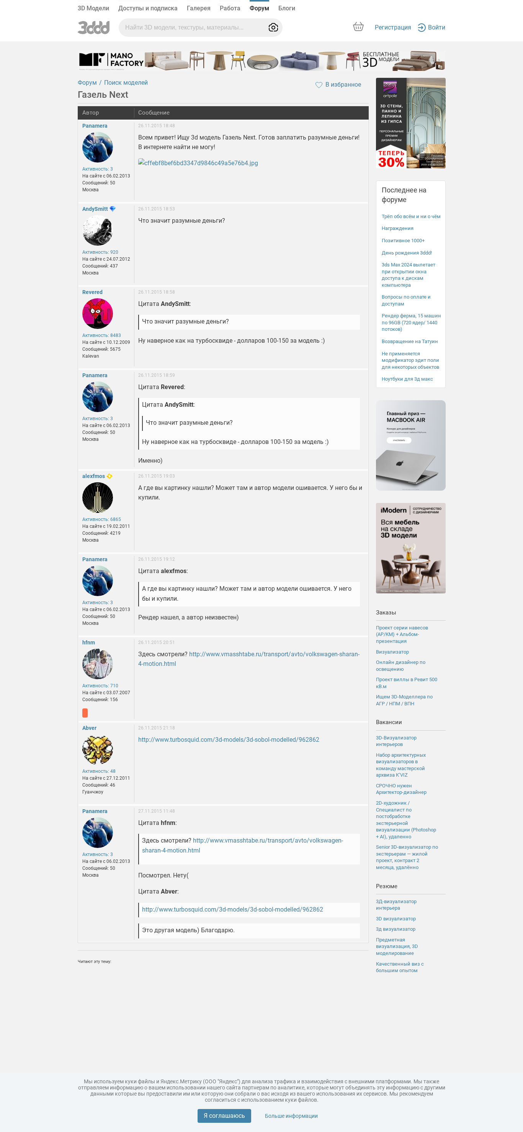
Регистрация (393, 27)
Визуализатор (392, 652)
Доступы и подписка (148, 8)
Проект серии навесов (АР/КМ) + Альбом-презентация (402, 634)
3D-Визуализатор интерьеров (396, 741)
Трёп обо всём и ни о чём (411, 216)
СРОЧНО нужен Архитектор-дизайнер (401, 789)
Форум (259, 8)
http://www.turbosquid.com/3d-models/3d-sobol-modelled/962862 (228, 739)
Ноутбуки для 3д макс (407, 379)
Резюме (386, 886)
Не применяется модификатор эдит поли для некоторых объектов (410, 360)
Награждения (397, 228)
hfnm (88, 642)
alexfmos (93, 476)
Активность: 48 (99, 771)
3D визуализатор (396, 919)
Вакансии (389, 722)
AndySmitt (95, 209)
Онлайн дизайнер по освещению (400, 665)
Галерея (199, 8)
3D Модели (93, 8)
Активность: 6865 (101, 519)
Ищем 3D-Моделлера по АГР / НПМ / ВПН (404, 700)
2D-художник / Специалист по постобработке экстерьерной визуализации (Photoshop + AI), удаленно (406, 820)
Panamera (95, 126)
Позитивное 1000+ (403, 240)
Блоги (286, 8)
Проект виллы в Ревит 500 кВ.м (406, 683)
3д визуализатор (395, 929)
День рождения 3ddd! (407, 253)
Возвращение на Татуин (410, 341)
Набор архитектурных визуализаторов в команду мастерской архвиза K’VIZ (401, 765)
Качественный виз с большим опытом (400, 967)
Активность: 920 (100, 252)
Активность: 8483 (101, 335)
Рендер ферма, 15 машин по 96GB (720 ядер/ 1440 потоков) (411, 322)
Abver (89, 728)
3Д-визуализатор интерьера (396, 905)
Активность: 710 (100, 685)
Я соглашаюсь (224, 1115)
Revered (92, 292)
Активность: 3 (97, 169)
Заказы (386, 612)
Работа (230, 8)
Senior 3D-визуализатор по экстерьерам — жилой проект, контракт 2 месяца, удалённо (407, 857)
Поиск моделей (126, 82)
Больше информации (291, 1116)
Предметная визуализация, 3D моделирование (397, 946)
